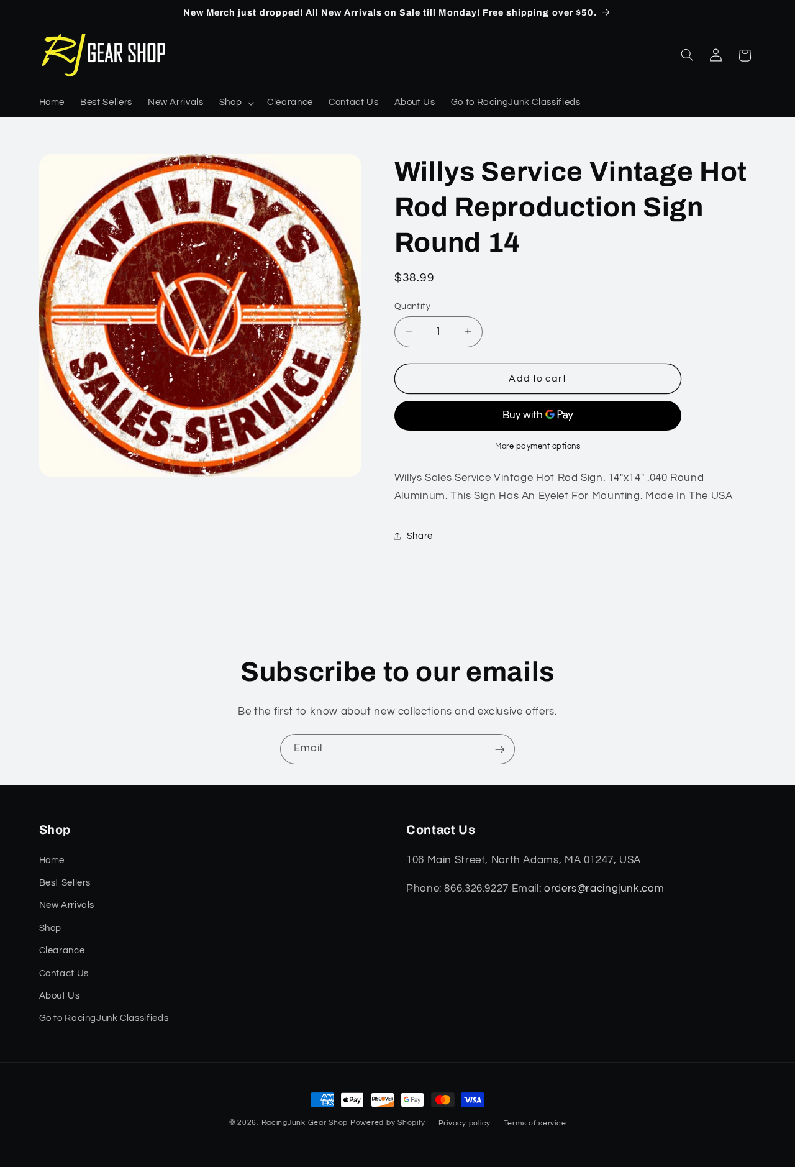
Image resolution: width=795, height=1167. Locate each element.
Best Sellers (65, 882)
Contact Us (64, 972)
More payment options (538, 446)
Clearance (62, 950)
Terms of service (535, 1123)
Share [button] (420, 535)
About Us (59, 995)
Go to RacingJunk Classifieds (104, 1018)
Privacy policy (464, 1123)
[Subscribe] (500, 749)
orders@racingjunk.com (604, 888)
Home (52, 859)
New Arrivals (67, 905)
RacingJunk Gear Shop (304, 1122)
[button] (235, 103)
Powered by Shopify (387, 1122)
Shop (50, 927)
